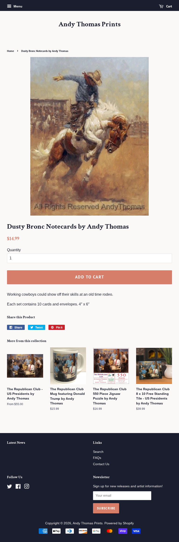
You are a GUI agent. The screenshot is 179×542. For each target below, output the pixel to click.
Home (10, 51)
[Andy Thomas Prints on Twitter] (9, 487)
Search (98, 452)
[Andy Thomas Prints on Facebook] (18, 487)
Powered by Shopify (119, 523)
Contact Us (101, 464)
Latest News (16, 442)
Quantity (14, 250)
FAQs (97, 458)
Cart (168, 6)
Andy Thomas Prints (89, 24)
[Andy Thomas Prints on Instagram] (26, 487)
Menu (17, 6)
